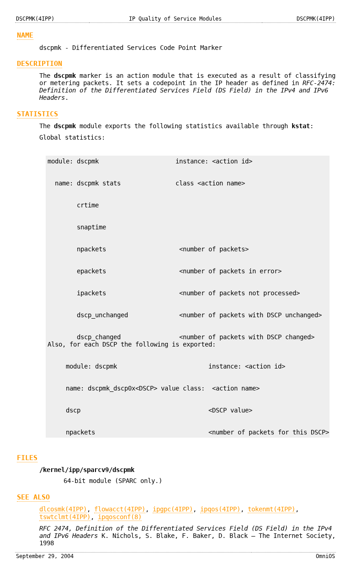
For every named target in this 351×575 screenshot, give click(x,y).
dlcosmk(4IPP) (63, 509)
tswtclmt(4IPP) (64, 517)
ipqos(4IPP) (220, 509)
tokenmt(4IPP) (271, 509)
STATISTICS (37, 114)
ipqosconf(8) (120, 517)
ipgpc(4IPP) (173, 509)
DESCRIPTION (39, 64)
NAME (25, 35)
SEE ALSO (33, 497)
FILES (27, 458)
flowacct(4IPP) (119, 509)
